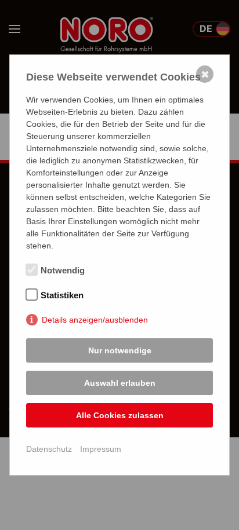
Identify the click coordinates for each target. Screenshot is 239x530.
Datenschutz (49, 449)
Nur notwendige (119, 350)
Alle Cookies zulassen (120, 415)
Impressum (100, 449)
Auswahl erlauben (119, 383)
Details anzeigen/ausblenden (95, 319)
